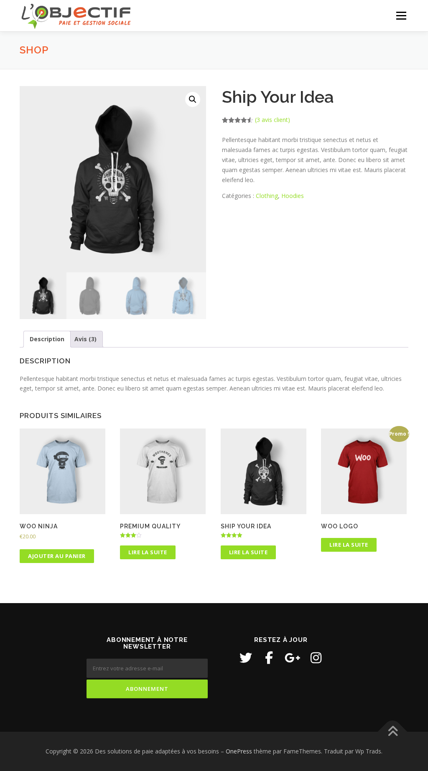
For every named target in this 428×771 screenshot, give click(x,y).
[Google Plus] (292, 658)
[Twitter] (245, 658)
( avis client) (272, 120)
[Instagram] (316, 658)
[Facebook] (269, 658)
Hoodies (292, 196)
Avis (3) (85, 339)
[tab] (47, 339)
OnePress (239, 751)
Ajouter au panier (57, 556)
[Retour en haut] (393, 731)
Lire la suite (147, 552)
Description (47, 339)
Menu (401, 16)
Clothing (267, 196)
